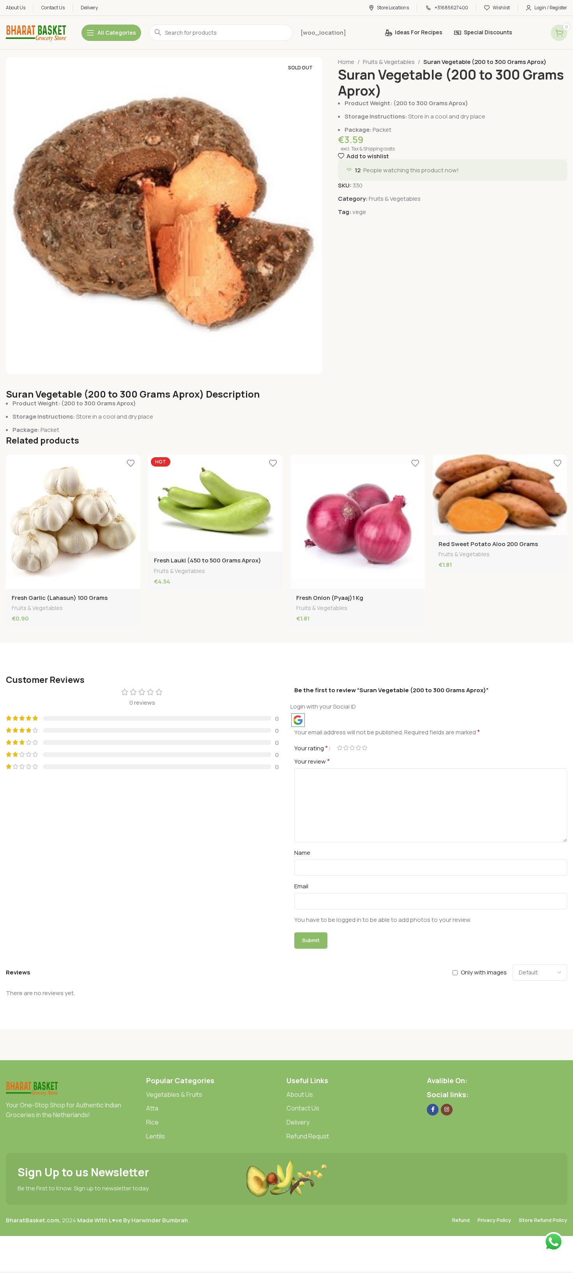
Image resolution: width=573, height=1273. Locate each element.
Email (301, 886)
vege (359, 212)
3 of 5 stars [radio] (352, 748)
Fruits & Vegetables (389, 62)
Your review (312, 761)
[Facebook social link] (433, 1110)
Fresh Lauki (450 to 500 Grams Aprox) (207, 560)
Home (346, 62)
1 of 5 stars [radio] (339, 748)
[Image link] (32, 1087)
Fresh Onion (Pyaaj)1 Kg (329, 598)
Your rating (311, 748)
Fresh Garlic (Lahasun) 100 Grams (60, 598)
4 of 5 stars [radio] (358, 748)
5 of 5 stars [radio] (364, 748)
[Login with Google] (298, 720)
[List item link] (216, 1095)
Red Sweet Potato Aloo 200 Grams (488, 544)
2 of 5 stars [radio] (346, 748)
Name (302, 853)
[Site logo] (36, 32)
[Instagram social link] (447, 1110)
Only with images (484, 972)
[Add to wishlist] (130, 463)
